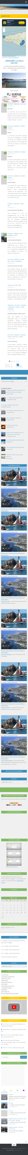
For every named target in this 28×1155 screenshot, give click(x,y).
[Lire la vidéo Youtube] (14, 1007)
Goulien (10, 128)
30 (9, 366)
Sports (21, 337)
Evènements (11, 307)
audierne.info (18, 1150)
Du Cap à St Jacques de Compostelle (9, 993)
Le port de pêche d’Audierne (14, 240)
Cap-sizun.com (5, 974)
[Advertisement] (14, 824)
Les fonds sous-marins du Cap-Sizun (17, 290)
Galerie (16, 285)
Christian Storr (6, 1029)
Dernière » (20, 366)
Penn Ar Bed (4, 984)
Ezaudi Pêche (4, 980)
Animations (10, 305)
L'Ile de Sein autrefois (6, 988)
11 (20, 364)
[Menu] (26, 2)
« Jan (2, 917)
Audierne (10, 203)
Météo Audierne (9, 866)
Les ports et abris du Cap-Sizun (15, 266)
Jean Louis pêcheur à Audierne (10, 957)
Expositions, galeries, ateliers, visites (16, 313)
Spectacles (15, 337)
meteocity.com (15, 866)
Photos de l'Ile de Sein (6, 982)
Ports (16, 235)
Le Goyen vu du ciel (5, 707)
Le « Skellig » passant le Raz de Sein (11, 949)
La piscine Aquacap (12, 341)
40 (11, 366)
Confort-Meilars (11, 182)
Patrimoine (10, 235)
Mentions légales (21, 1148)
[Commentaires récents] (17, 1090)
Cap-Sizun (10, 104)
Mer (9, 205)
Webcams (18, 1120)
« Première (7, 364)
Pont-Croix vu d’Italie (6, 654)
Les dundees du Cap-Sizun (7, 986)
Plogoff (13, 1120)
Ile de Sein (23, 104)
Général (22, 126)
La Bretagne (4, 989)
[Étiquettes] (23, 1090)
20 (6, 366)
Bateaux (15, 1118)
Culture (10, 1129)
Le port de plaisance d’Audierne (15, 210)
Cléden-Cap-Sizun (5, 978)
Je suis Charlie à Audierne (7, 760)
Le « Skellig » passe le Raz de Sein (9, 487)
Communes (17, 104)
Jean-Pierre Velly (5, 991)
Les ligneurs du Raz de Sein (8, 976)
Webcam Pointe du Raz (18, 1047)
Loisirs (22, 203)
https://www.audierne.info (13, 57)
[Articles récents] (4, 1090)
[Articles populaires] (11, 1090)
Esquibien (23, 152)
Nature (13, 261)
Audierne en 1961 (5, 601)
